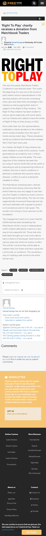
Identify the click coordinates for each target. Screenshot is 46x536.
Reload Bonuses (34, 456)
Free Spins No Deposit (34, 441)
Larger (9, 47)
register (20, 356)
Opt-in (10, 411)
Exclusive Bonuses (34, 450)
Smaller (11, 47)
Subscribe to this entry (13, 49)
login (11, 356)
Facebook (35, 499)
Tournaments (11, 464)
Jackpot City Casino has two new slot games (13, 290)
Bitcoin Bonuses (34, 473)
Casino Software (12, 458)
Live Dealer (11, 452)
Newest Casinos (11, 446)
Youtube (35, 511)
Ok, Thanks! (32, 532)
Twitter (35, 505)
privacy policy (8, 530)
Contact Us (35, 493)
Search (34, 2)
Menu (40, 1)
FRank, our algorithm (11, 494)
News (12, 44)
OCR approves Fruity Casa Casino (14, 283)
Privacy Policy (11, 509)
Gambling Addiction (11, 516)
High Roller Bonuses (35, 464)
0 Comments (29, 47)
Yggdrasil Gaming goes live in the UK (17, 327)
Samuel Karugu (17, 42)
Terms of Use (11, 503)
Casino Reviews (11, 440)
